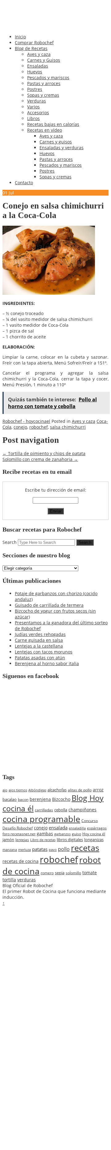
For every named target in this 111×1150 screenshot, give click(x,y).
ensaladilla (77, 828)
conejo (20, 427)
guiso (76, 833)
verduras (26, 880)
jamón (8, 839)
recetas (85, 847)
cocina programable (41, 818)
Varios (33, 107)
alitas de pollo (80, 789)
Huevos (34, 72)
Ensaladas (37, 66)
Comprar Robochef (34, 42)
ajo (4, 790)
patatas (39, 849)
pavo (53, 849)
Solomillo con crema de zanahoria (40, 459)
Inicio (20, 37)
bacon (23, 799)
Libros (33, 118)
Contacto (24, 182)
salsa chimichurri (68, 427)
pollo (64, 849)
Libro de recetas (43, 839)
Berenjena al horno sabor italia (47, 663)
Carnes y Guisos (43, 60)
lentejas (22, 839)
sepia (59, 872)
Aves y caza (39, 54)
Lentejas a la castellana (39, 646)
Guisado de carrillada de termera (49, 605)
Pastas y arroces (43, 83)
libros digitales (70, 839)
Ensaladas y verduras (61, 147)
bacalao (9, 799)
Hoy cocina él (93, 833)
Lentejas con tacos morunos (43, 652)
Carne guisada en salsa (39, 640)
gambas (45, 833)
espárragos (97, 828)
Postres (34, 89)
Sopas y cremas (43, 95)
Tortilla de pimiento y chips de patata (43, 453)
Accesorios (38, 112)
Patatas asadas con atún (40, 658)
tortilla (9, 880)
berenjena (40, 799)
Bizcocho (61, 799)
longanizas (94, 839)
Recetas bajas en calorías (53, 124)
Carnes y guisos (55, 142)
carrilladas (44, 809)
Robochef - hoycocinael (26, 421)
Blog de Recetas (31, 48)
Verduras (36, 101)
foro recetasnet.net (18, 833)
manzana (9, 849)
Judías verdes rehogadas (40, 634)
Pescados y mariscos (48, 77)
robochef (38, 427)
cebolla (60, 810)
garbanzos (62, 834)
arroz (98, 790)
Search (9, 542)
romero (47, 872)
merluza (24, 849)
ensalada (58, 827)
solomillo (73, 872)
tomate (89, 872)
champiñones (82, 810)
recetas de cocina (20, 861)
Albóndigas (37, 790)
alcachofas (57, 790)
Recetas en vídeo (44, 130)
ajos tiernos (18, 790)
